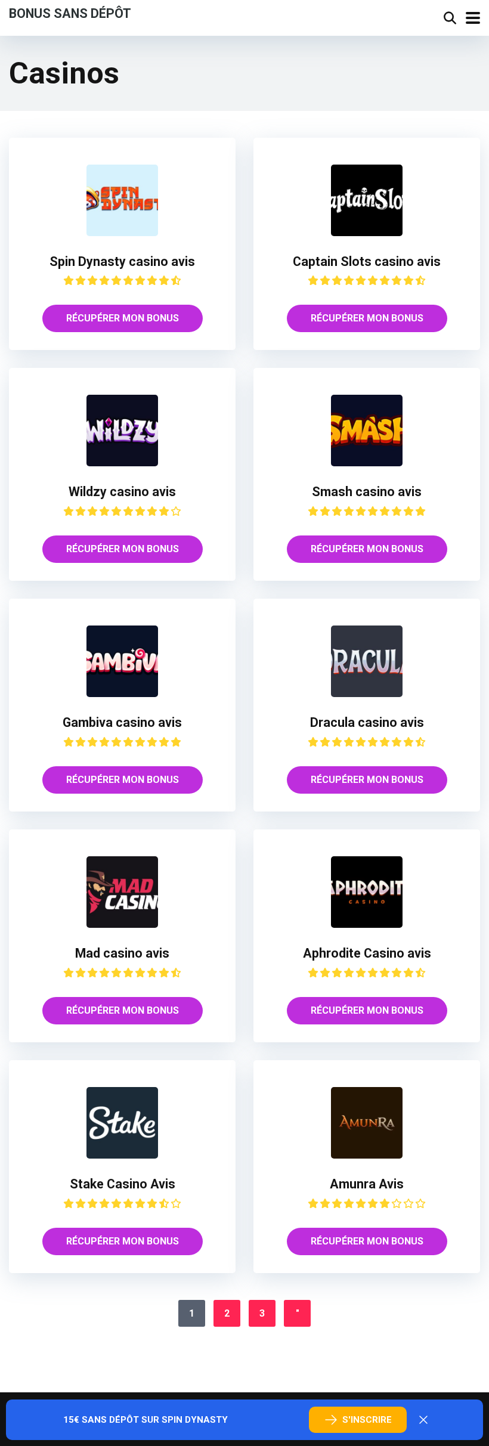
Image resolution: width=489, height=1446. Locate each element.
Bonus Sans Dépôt (70, 13)
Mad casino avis (122, 953)
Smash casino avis (367, 491)
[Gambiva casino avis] (122, 693)
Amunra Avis (367, 1183)
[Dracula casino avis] (367, 693)
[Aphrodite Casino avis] (367, 924)
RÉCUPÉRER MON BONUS (122, 318)
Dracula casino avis (367, 722)
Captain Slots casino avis (367, 261)
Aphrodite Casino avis (367, 953)
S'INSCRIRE (367, 1419)
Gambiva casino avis (122, 722)
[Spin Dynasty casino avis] (122, 233)
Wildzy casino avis (122, 491)
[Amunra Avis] (367, 1155)
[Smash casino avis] (367, 463)
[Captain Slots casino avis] (367, 233)
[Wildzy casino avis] (122, 463)
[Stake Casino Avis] (122, 1155)
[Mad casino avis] (122, 924)
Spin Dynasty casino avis (122, 261)
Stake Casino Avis (122, 1183)
